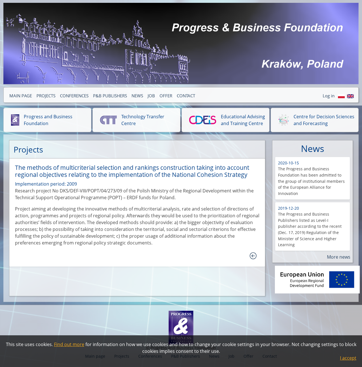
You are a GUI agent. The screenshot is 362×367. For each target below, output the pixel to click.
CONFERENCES (74, 95)
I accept (348, 358)
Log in (329, 95)
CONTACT (186, 95)
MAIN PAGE (20, 95)
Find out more (69, 344)
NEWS (137, 95)
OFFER (166, 95)
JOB (151, 95)
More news (338, 257)
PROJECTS (45, 95)
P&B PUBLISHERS (110, 95)
